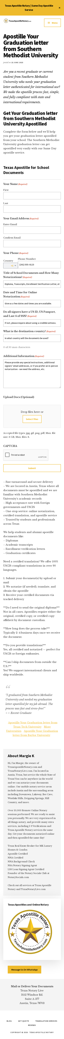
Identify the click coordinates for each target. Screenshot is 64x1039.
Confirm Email (12, 237)
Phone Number (27, 258)
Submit (32, 468)
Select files (32, 419)
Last (5, 203)
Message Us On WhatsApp (24, 969)
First (5, 190)
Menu (55, 22)
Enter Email (10, 224)
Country (8, 260)
